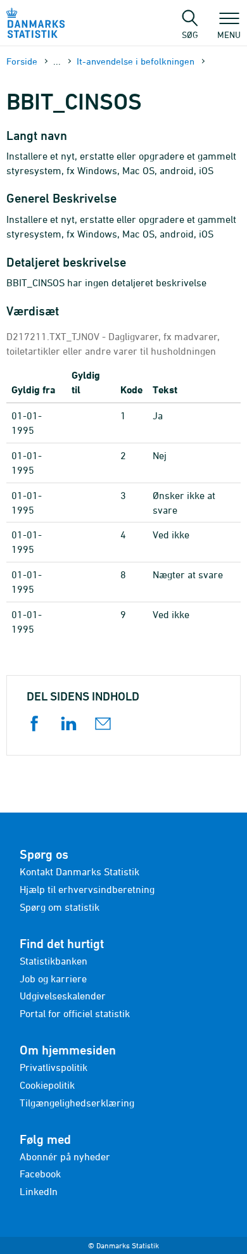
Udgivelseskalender (63, 995)
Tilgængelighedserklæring (77, 1102)
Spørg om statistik (59, 907)
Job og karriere (53, 978)
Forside (21, 61)
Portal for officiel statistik (75, 1013)
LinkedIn (39, 1191)
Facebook (40, 1173)
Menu (229, 34)
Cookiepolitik (47, 1085)
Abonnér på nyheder (65, 1156)
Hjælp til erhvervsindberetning (87, 889)
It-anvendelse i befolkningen (135, 61)
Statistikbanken (53, 960)
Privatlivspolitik (53, 1067)
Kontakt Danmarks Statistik (79, 871)
